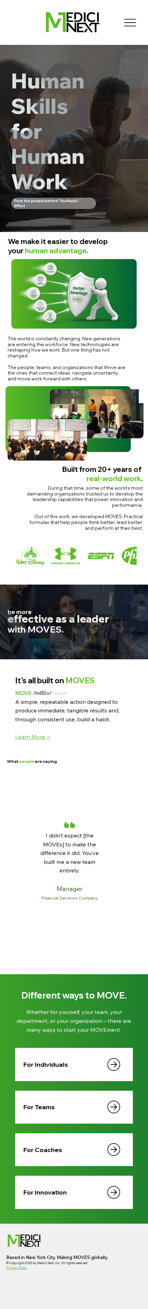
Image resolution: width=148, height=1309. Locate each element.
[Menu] (130, 22)
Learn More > (32, 736)
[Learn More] (114, 1064)
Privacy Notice (16, 1268)
